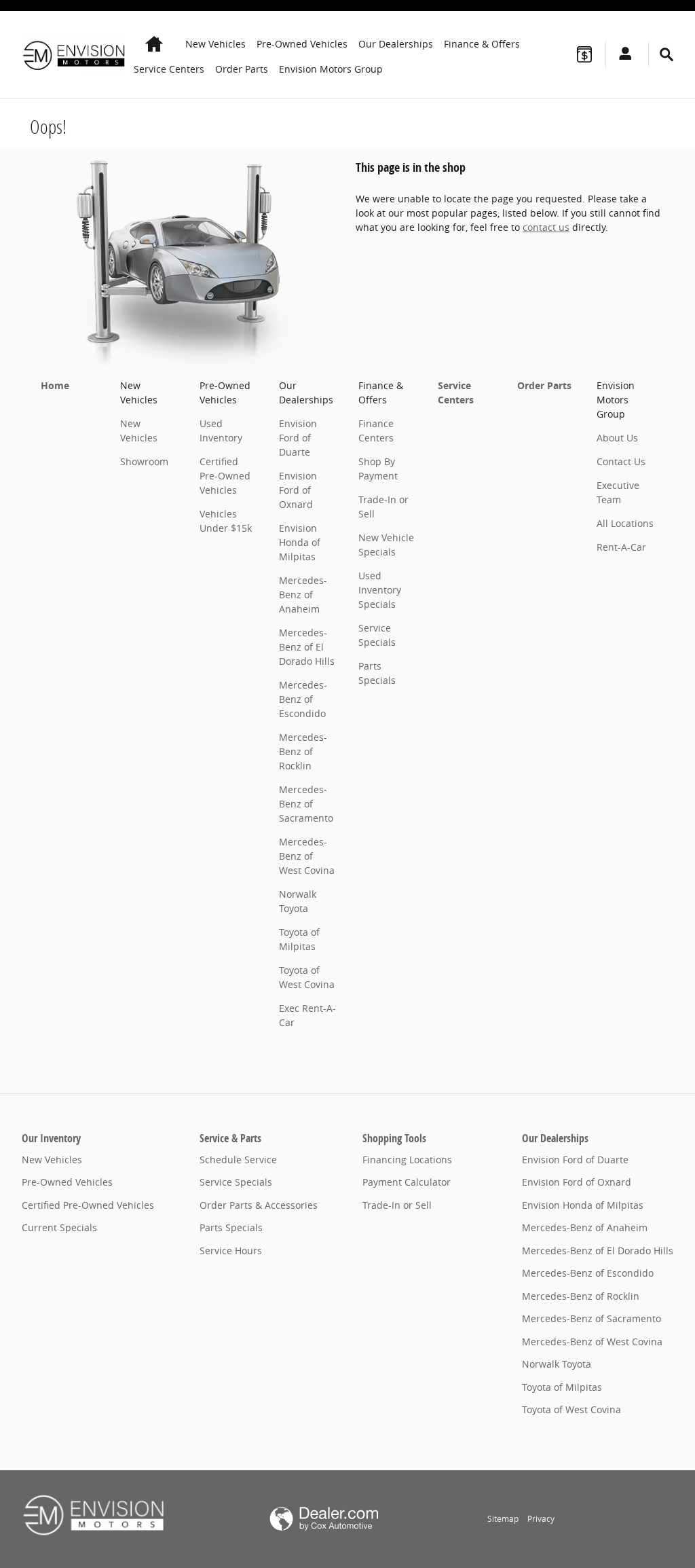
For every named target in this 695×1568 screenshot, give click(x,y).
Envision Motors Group (331, 68)
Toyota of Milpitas (562, 1387)
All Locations (625, 523)
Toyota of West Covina (571, 1409)
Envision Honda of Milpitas (299, 542)
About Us (617, 437)
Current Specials (59, 1227)
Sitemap (503, 1519)
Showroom (144, 461)
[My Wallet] (584, 54)
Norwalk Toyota (556, 1363)
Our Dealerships (395, 43)
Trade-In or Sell (397, 1205)
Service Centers (169, 68)
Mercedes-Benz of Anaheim (303, 594)
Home (55, 385)
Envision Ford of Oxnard (298, 490)
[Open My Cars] (621, 55)
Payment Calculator (406, 1181)
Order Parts (241, 68)
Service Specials (236, 1181)
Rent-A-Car (621, 547)
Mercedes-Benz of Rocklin (303, 751)
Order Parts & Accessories (259, 1205)
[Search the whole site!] (666, 54)
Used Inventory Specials (379, 589)
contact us (546, 227)
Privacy (541, 1519)
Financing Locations (407, 1159)
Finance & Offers (482, 43)
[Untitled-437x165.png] (93, 1514)
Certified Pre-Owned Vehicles (225, 475)
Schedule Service (238, 1159)
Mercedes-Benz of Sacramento (306, 803)
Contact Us (621, 461)
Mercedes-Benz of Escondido (303, 699)
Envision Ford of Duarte (298, 437)
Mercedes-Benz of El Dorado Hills (307, 647)
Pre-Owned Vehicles (302, 43)
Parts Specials (231, 1227)
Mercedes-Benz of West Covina (307, 856)
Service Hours (231, 1250)
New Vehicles (215, 43)
